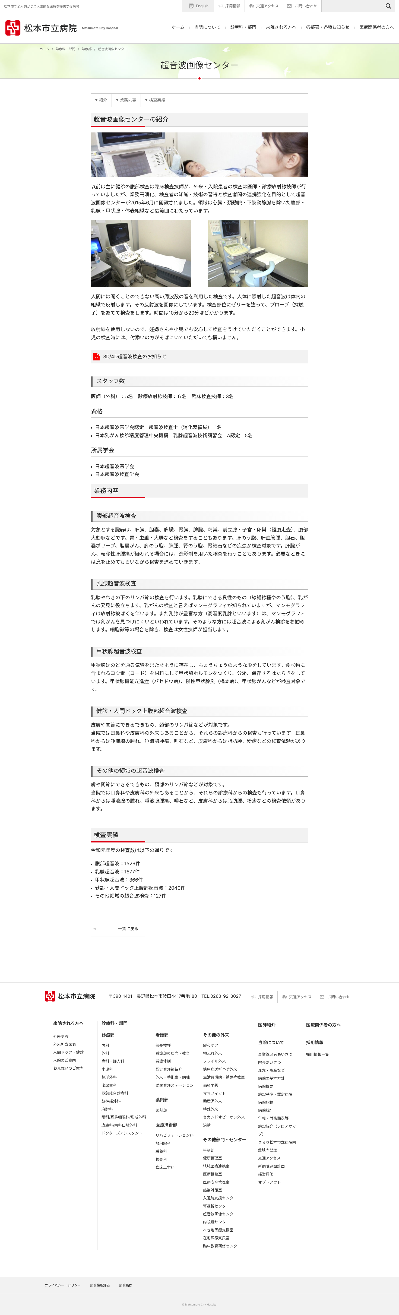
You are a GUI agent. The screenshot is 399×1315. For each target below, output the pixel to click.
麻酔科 (107, 1109)
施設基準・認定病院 (275, 1094)
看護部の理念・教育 (173, 1053)
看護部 (162, 1035)
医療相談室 (212, 1174)
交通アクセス (267, 6)
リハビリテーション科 (175, 1135)
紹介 (103, 100)
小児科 (107, 1069)
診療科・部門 (65, 49)
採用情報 (232, 6)
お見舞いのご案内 (68, 1068)
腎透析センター (216, 1206)
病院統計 (265, 1110)
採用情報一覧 (317, 1054)
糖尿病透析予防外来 (220, 1069)
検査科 (161, 1159)
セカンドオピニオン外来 (224, 1117)
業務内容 (128, 100)
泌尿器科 (109, 1085)
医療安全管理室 (216, 1182)
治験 (207, 1125)
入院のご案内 (64, 1060)
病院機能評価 (100, 1285)
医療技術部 (166, 1124)
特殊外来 (210, 1109)
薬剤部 (162, 1099)
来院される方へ (68, 1023)
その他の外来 (216, 1035)
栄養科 (161, 1151)
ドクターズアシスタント (122, 1133)
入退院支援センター (220, 1198)
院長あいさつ (269, 1062)
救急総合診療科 (115, 1093)
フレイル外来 (214, 1061)
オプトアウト (269, 1182)
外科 (105, 1053)
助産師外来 (212, 1101)
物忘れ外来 (212, 1053)
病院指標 (265, 1102)
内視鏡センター (216, 1221)
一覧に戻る (128, 928)
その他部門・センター (224, 1139)
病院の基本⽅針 (271, 1078)
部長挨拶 (163, 1045)
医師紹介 (267, 1025)
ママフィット (214, 1093)
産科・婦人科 (113, 1061)
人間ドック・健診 (68, 1052)
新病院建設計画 (271, 1166)
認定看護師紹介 (169, 1069)
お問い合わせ (305, 6)
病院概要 (265, 1086)
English (202, 6)
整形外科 (109, 1077)
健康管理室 (212, 1158)
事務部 (208, 1150)
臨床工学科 (165, 1167)
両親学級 (210, 1085)
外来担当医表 (64, 1044)
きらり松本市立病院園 (277, 1142)
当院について (271, 1042)
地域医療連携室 (216, 1166)
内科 (105, 1045)
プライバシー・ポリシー (63, 1285)
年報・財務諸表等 (273, 1118)
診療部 (86, 49)
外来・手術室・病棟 (173, 1077)
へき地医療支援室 (218, 1230)
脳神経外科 (111, 1101)
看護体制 (163, 1061)
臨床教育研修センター (222, 1246)
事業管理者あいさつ (275, 1054)
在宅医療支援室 (216, 1237)
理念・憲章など (271, 1070)
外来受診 (60, 1036)
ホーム (178, 27)
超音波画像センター (220, 1214)
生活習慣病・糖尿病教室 (224, 1077)
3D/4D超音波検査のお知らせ (135, 356)
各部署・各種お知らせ (328, 27)
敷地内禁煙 (267, 1150)
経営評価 (265, 1174)
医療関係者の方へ (376, 27)
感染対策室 (212, 1190)
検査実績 (157, 100)
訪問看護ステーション (175, 1085)
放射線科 (163, 1143)
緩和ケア (210, 1045)
